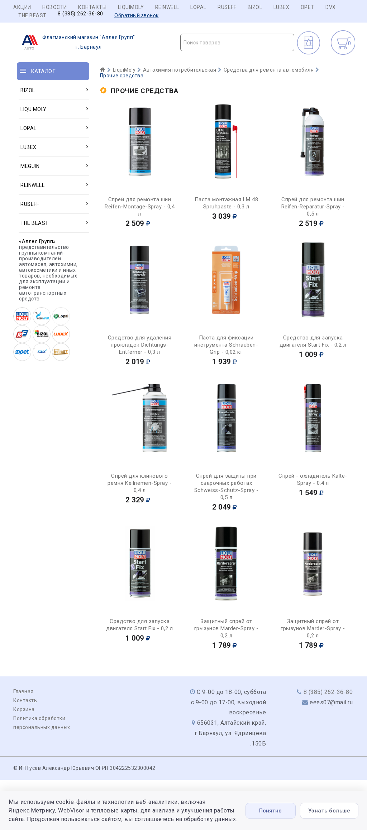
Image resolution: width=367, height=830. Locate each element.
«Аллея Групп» (37, 241)
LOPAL (198, 7)
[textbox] (237, 42)
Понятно (270, 810)
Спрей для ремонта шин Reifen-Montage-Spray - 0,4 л (140, 206)
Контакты (92, 7)
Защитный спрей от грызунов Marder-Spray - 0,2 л (226, 628)
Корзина (24, 709)
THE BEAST (32, 15)
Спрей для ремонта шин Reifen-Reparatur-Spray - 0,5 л (313, 206)
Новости (54, 7)
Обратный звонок (136, 15)
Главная (23, 691)
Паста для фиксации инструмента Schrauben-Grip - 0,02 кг (226, 344)
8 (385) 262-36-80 (80, 13)
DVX (330, 7)
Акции (22, 7)
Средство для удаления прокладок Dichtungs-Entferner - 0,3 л (140, 344)
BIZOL (255, 7)
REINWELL (167, 7)
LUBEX (281, 7)
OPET (307, 7)
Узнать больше (329, 810)
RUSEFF (227, 7)
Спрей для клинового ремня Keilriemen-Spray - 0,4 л (140, 483)
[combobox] (237, 42)
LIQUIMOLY (131, 7)
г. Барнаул (88, 42)
